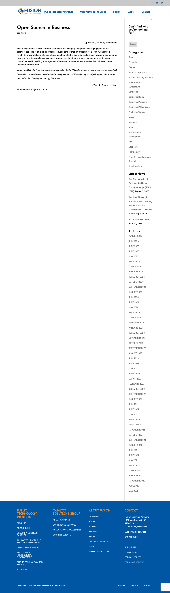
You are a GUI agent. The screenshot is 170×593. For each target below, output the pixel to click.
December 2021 (137, 424)
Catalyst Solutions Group (93, 12)
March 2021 (135, 470)
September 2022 (137, 394)
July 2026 (134, 241)
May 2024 (133, 307)
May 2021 (133, 460)
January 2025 (136, 271)
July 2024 (134, 297)
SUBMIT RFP (131, 547)
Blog (131, 57)
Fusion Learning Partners (141, 77)
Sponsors (133, 147)
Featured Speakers (138, 72)
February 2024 (136, 322)
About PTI (22, 523)
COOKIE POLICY (132, 552)
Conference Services (64, 525)
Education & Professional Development (24, 554)
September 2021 (137, 440)
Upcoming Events (98, 541)
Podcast (132, 127)
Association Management (67, 529)
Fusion (116, 12)
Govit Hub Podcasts (138, 102)
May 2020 (133, 491)
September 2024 (137, 287)
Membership (23, 528)
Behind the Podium (99, 551)
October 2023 (136, 343)
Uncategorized (135, 166)
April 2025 (134, 261)
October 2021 (136, 435)
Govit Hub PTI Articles (139, 107)
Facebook (133, 586)
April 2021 (134, 465)
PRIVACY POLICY (133, 557)
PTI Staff (22, 569)
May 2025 (133, 256)
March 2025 (135, 266)
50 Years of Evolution (139, 219)
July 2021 (134, 450)
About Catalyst (61, 520)
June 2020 (134, 486)
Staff (92, 521)
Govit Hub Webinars (138, 112)
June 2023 (134, 363)
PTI (130, 141)
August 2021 (135, 445)
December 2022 (137, 389)
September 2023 (137, 348)
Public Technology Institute (58, 12)
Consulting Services (28, 547)
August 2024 (135, 292)
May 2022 (133, 414)
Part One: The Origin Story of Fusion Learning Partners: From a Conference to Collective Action (140, 205)
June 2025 (134, 251)
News (131, 117)
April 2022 (134, 419)
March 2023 (135, 379)
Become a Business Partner (27, 534)
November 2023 (137, 338)
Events (131, 12)
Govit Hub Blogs (136, 97)
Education (133, 62)
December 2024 (137, 277)
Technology (134, 152)
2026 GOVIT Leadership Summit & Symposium (29, 541)
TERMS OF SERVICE (134, 562)
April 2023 (134, 373)
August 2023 (135, 353)
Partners (133, 122)
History (93, 531)
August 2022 (135, 399)
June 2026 (134, 246)
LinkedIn (146, 586)
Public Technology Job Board (30, 563)
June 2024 (134, 302)
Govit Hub (133, 92)
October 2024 (136, 282)
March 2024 (135, 317)
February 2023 (136, 384)
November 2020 (137, 480)
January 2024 (136, 328)
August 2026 (135, 236)
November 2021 (137, 430)
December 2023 (137, 333)
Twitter (122, 586)
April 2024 (134, 312)
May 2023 (133, 368)
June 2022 (134, 409)
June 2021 (134, 455)
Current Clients (62, 535)
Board (92, 526)
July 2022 (134, 404)
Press (92, 536)
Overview (94, 516)
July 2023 (134, 358)
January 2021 (136, 475)
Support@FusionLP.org (135, 532)
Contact (146, 12)
